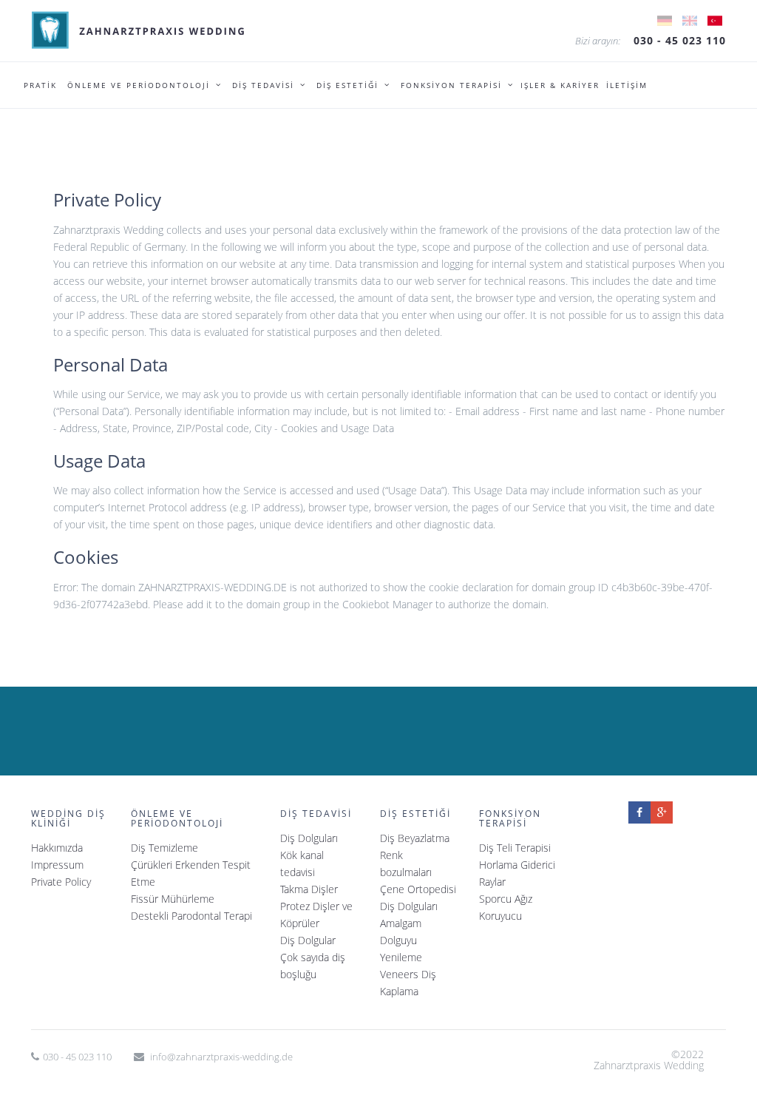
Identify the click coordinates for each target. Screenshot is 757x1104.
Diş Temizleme (164, 848)
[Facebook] (639, 812)
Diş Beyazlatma (414, 838)
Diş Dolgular (308, 940)
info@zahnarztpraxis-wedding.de (221, 1056)
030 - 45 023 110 (680, 40)
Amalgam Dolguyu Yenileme (401, 940)
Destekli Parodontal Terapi (191, 916)
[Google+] (662, 812)
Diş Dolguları (309, 838)
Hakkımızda (57, 848)
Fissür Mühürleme (172, 899)
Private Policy (61, 882)
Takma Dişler (309, 889)
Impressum (57, 865)
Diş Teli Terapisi (515, 848)
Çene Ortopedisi (418, 889)
